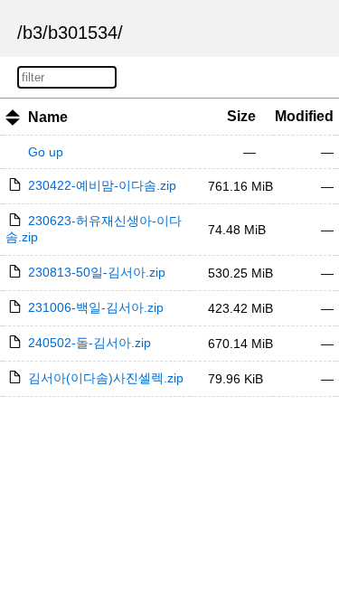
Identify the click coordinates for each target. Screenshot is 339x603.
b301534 (83, 32)
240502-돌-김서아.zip (89, 342)
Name (48, 117)
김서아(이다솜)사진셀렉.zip (106, 378)
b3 (32, 32)
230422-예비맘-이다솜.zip (102, 185)
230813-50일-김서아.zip (96, 272)
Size (241, 116)
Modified (304, 116)
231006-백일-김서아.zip (96, 307)
